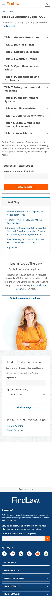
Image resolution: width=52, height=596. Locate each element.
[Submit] (47, 538)
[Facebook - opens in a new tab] (4, 553)
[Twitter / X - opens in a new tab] (21, 553)
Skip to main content (26, 2)
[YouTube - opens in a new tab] (12, 553)
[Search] (47, 4)
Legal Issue (11, 377)
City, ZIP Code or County (17, 389)
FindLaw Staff (8, 25)
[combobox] (26, 382)
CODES (4, 11)
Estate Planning (15, 425)
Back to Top (27, 489)
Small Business (15, 430)
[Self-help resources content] (47, 578)
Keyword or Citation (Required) (18, 171)
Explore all (12, 247)
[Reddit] (37, 553)
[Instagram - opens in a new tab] (29, 553)
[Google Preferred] (46, 553)
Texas (11, 11)
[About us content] (47, 562)
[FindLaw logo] (14, 4)
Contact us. (11, 520)
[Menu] (3, 3)
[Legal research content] (47, 586)
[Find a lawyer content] (47, 570)
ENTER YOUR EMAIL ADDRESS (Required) (19, 534)
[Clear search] (43, 394)
